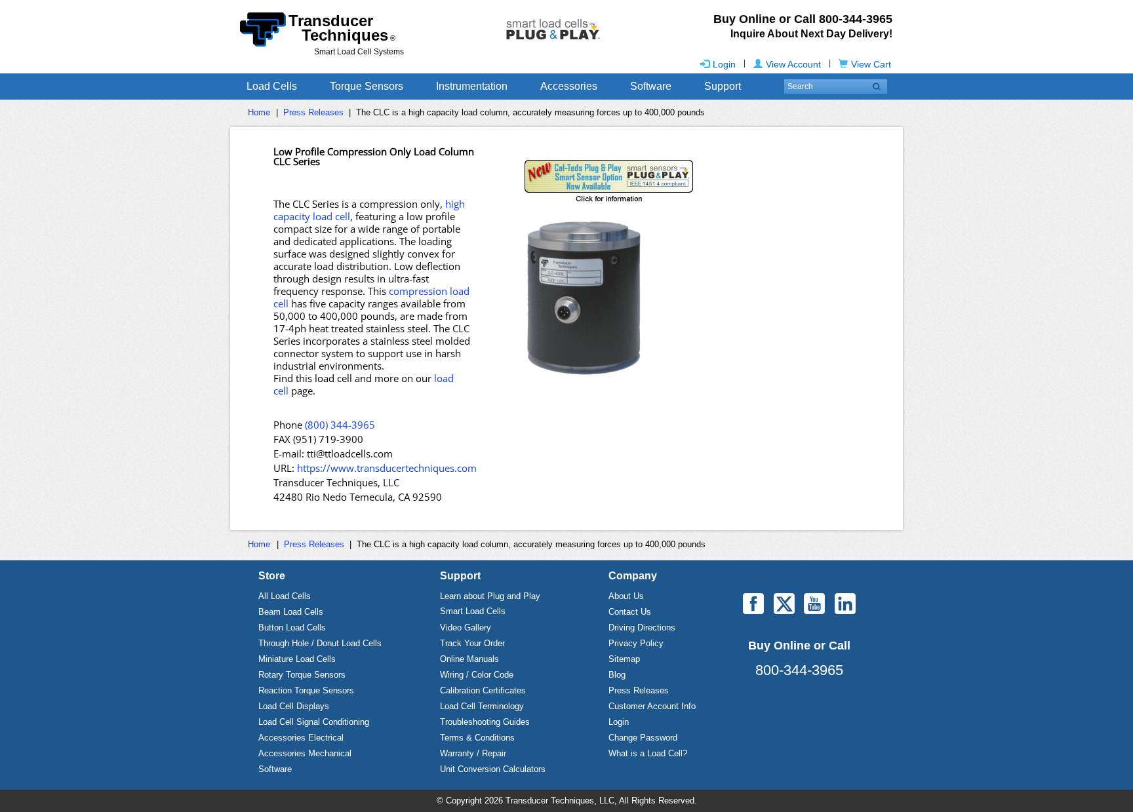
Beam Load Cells (290, 612)
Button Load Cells (292, 627)
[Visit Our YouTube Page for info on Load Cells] (814, 603)
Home (259, 112)
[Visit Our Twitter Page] (784, 603)
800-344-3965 (799, 670)
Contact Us (629, 612)
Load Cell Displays (293, 706)
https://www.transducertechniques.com (387, 468)
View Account (793, 64)
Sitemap (624, 659)
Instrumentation (471, 86)
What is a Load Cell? (647, 753)
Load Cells (272, 86)
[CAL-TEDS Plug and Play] (692, 182)
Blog (617, 675)
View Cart (871, 64)
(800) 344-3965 (340, 425)
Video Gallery (465, 627)
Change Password (642, 738)
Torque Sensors (366, 86)
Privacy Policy (636, 643)
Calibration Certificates (483, 690)
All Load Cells (284, 596)
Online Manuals (469, 659)
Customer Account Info (652, 706)
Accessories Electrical (301, 738)
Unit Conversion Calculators (493, 769)
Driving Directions (641, 627)
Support (722, 86)
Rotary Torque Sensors (302, 675)
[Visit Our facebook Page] (753, 603)
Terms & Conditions (477, 738)
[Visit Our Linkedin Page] (845, 603)
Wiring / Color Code (476, 675)
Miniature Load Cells (297, 659)
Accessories (568, 86)
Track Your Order (472, 643)
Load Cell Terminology (482, 706)
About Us (626, 596)
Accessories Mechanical (304, 753)
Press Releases (313, 112)
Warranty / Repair (473, 753)
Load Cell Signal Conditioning (313, 722)
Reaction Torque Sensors (306, 690)
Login (724, 64)
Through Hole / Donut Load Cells (320, 643)
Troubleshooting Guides (485, 722)
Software (650, 86)
